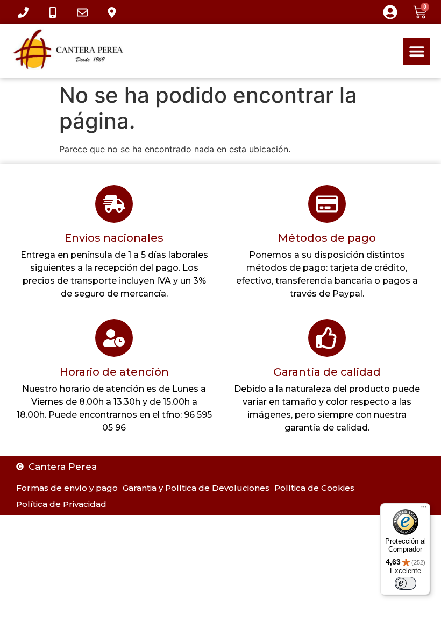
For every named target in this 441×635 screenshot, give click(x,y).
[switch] (405, 583)
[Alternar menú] (416, 51)
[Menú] (423, 509)
